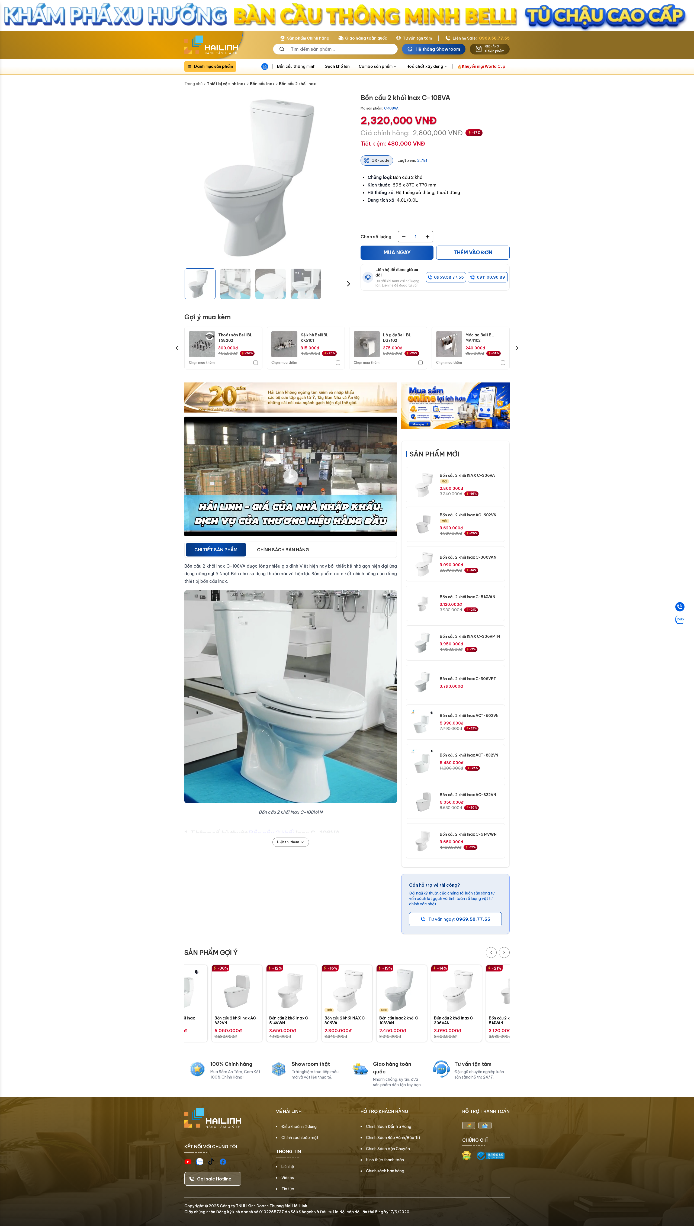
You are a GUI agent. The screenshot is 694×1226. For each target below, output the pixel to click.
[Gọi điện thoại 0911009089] (680, 606)
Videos (287, 1177)
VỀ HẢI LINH (288, 1111)
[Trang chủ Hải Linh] (211, 45)
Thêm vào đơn (473, 252)
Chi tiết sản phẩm (215, 549)
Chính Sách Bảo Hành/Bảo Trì (393, 1137)
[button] (200, 283)
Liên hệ (287, 1166)
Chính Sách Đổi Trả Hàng (388, 1126)
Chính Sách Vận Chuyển (388, 1148)
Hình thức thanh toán (385, 1159)
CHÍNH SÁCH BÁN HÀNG (283, 549)
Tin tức (287, 1188)
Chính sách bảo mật (299, 1137)
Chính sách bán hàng (385, 1171)
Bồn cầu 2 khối (271, 833)
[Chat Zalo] (680, 619)
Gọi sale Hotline (214, 1179)
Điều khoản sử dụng (299, 1126)
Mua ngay (397, 252)
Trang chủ (193, 83)
